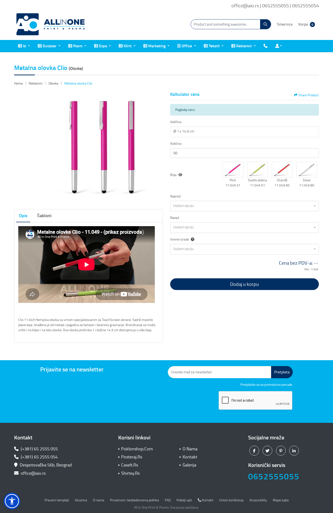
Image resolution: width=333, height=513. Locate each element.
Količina (175, 144)
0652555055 (273, 477)
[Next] (158, 148)
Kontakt (190, 457)
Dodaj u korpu (244, 284)
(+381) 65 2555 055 (39, 449)
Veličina (175, 122)
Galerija (189, 465)
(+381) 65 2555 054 (39, 457)
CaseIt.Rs (129, 465)
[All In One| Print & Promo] (50, 24)
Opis (23, 215)
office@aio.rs (33, 473)
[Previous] (19, 148)
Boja (173, 175)
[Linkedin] (294, 450)
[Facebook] (254, 450)
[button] (233, 169)
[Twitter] (268, 450)
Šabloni (44, 215)
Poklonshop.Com (137, 449)
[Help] (191, 239)
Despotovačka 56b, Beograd (46, 465)
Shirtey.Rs (130, 473)
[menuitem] (24, 46)
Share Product (308, 95)
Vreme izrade (179, 239)
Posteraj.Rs (131, 457)
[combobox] (244, 206)
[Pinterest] (281, 450)
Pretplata (282, 372)
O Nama (190, 449)
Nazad (174, 218)
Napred (175, 196)
